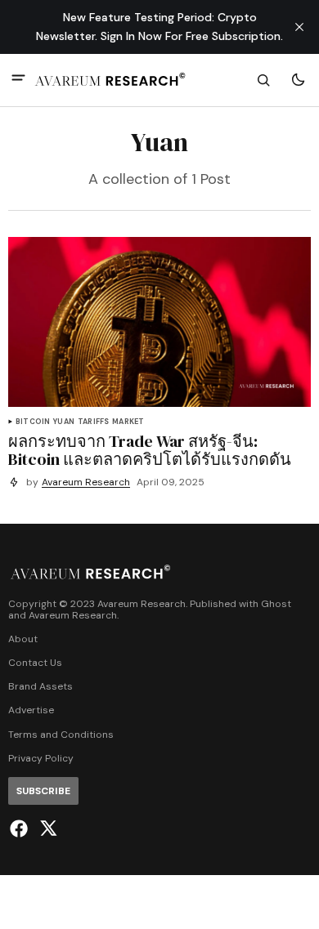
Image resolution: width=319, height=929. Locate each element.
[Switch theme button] (298, 80)
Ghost (276, 604)
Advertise (31, 710)
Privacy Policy (41, 758)
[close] (299, 27)
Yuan (63, 422)
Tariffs (93, 422)
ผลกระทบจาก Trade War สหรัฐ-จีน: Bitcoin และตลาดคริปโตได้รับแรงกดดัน (149, 450)
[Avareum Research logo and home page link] (110, 80)
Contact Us (35, 663)
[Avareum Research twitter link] (46, 828)
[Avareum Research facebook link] (21, 828)
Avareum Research (86, 482)
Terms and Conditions (61, 735)
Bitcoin (33, 422)
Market (128, 422)
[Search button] (263, 80)
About (23, 639)
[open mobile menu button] (18, 80)
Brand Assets (40, 686)
